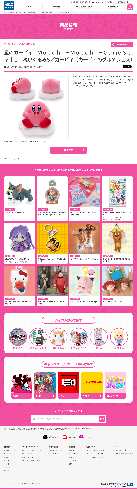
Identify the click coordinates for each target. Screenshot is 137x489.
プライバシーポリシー (12, 483)
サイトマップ (36, 483)
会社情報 (75, 2)
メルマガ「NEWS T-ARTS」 (94, 457)
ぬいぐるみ (122, 45)
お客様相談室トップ (54, 450)
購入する (68, 150)
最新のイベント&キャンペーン (30, 450)
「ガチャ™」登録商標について (122, 453)
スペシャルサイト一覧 (119, 450)
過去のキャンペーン (27, 457)
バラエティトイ (8, 457)
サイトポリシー (25, 483)
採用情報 (84, 2)
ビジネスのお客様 (123, 2)
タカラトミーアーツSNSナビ (94, 453)
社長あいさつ (72, 453)
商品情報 (56, 7)
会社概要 (71, 450)
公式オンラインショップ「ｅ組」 (95, 450)
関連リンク (72, 464)
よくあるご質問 (107, 2)
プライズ (6, 470)
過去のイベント (26, 453)
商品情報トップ (8, 450)
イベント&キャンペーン (84, 7)
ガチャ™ (6, 453)
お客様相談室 (113, 7)
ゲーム (6, 467)
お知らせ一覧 (117, 446)
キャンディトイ (8, 464)
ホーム (28, 7)
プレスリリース (95, 2)
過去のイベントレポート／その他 (31, 460)
